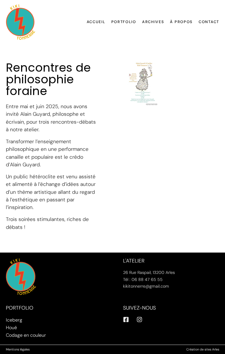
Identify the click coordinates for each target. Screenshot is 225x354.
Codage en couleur (26, 335)
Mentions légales (18, 349)
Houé (11, 327)
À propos (181, 21)
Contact (209, 21)
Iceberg (14, 320)
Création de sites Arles (202, 349)
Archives (153, 21)
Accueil (96, 21)
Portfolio (123, 21)
